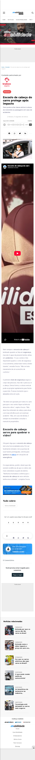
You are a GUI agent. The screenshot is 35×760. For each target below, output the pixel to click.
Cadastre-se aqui (18, 551)
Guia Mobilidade (17, 732)
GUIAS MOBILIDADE (21, 19)
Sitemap (17, 746)
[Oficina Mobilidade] (17, 34)
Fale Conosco (17, 743)
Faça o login (17, 575)
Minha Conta (17, 739)
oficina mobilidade (10, 505)
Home (2, 67)
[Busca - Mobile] (31, 13)
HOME (3, 19)
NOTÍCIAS (11, 19)
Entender (7, 67)
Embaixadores (17, 736)
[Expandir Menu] (4, 13)
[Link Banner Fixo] (17, 490)
